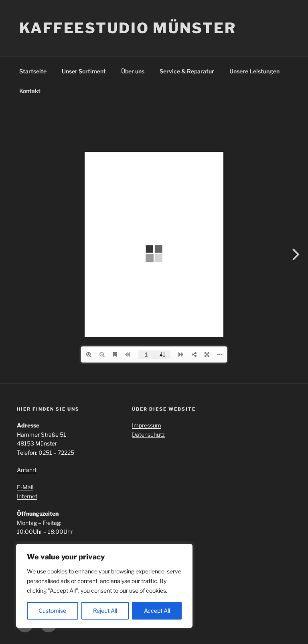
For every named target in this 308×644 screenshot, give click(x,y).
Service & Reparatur (187, 71)
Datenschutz (148, 434)
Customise (52, 610)
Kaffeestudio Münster (127, 28)
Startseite (33, 71)
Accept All (157, 610)
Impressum (146, 425)
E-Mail (25, 487)
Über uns (132, 71)
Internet (27, 496)
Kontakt (30, 90)
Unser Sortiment (84, 71)
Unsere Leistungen (254, 71)
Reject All (105, 610)
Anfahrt (26, 469)
